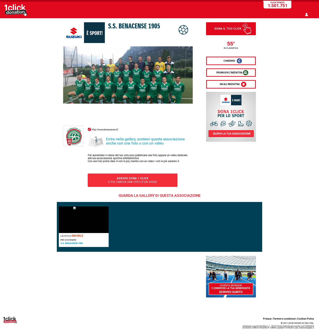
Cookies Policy (305, 318)
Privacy (267, 318)
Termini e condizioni (284, 318)
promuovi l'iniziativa (229, 72)
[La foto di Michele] (84, 219)
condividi (229, 60)
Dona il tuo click (228, 28)
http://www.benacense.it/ (105, 129)
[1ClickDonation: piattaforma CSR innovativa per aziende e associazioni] (15, 16)
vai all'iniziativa (230, 84)
